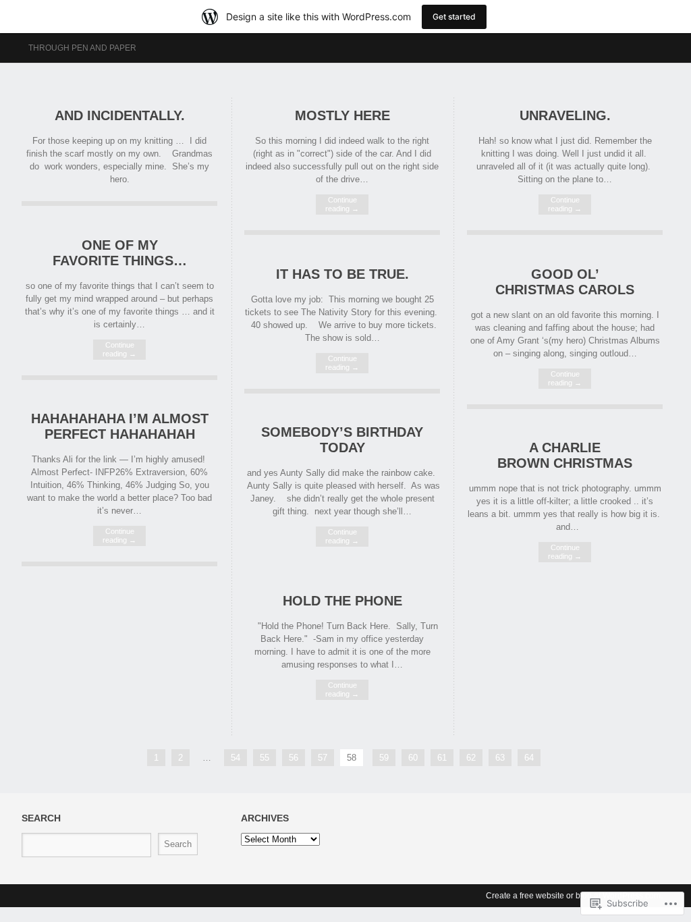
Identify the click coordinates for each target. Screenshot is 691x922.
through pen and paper (82, 48)
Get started (454, 16)
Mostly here (342, 115)
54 (235, 758)
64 (529, 758)
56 (293, 758)
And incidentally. (120, 115)
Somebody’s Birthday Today (342, 440)
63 (500, 758)
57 (322, 758)
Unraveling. (565, 115)
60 (413, 758)
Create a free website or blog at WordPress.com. (574, 895)
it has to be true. (342, 274)
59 (384, 758)
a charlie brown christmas (564, 455)
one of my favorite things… (120, 253)
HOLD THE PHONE (342, 600)
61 (442, 758)
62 (471, 758)
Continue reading (342, 204)
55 (264, 758)
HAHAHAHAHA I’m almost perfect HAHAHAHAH (120, 426)
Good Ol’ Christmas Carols (564, 282)
